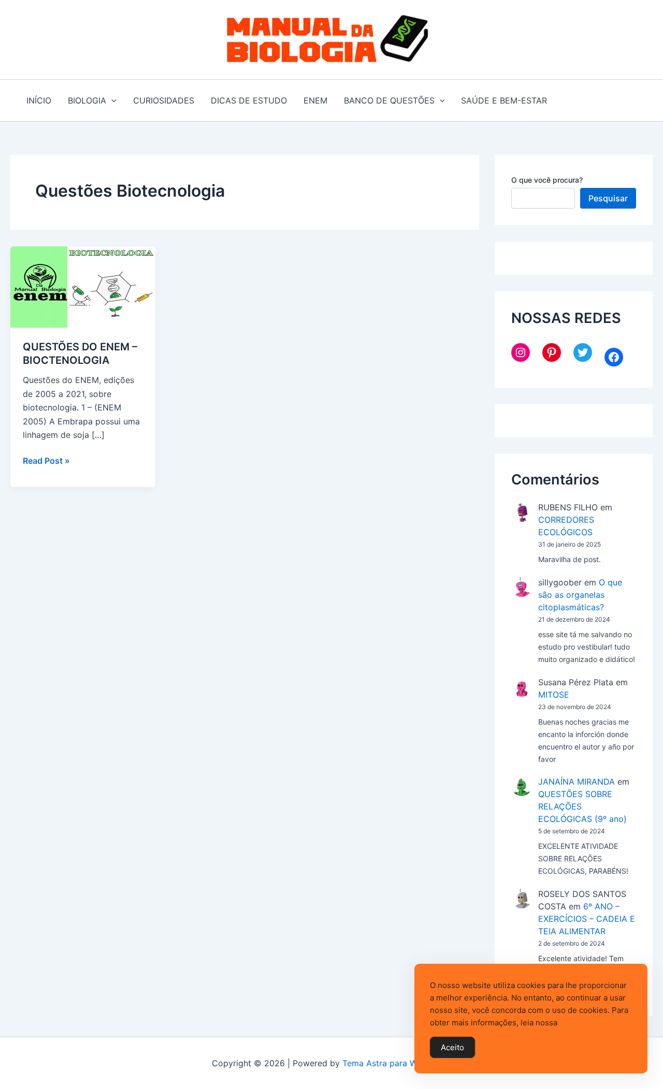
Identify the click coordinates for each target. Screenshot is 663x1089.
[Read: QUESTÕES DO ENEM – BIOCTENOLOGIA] (82, 286)
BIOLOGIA (87, 100)
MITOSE (553, 694)
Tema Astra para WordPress (397, 1063)
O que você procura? (547, 179)
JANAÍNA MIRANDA (576, 781)
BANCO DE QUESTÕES (389, 100)
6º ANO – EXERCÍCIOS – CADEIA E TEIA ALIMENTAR (586, 918)
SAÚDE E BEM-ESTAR (504, 100)
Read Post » (46, 461)
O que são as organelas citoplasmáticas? (580, 594)
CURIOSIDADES (163, 100)
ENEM (315, 100)
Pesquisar (608, 198)
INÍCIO (38, 100)
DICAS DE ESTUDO (249, 100)
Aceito (452, 1047)
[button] (111, 100)
